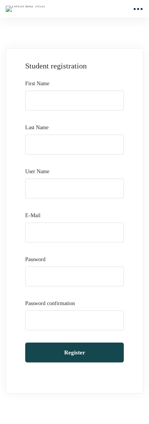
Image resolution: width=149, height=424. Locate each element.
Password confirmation (50, 303)
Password (35, 259)
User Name (37, 171)
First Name (37, 83)
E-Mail (32, 215)
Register (74, 352)
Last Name (37, 127)
